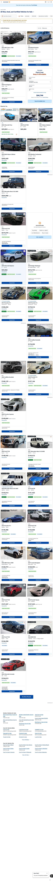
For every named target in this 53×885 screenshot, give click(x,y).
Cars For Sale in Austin (24, 748)
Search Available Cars (40, 101)
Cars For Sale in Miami (8, 745)
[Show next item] (23, 256)
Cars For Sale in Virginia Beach (42, 745)
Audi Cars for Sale (39, 714)
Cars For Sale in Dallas (8, 748)
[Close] (47, 873)
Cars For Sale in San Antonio (25, 745)
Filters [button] (21, 16)
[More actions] (24, 65)
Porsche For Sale (23, 733)
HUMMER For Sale (39, 729)
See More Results (26, 696)
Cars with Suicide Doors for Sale (26, 720)
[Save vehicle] (24, 33)
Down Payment (31, 85)
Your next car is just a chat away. (26, 5)
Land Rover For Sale (23, 729)
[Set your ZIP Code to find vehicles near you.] (33, 12)
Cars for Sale (3, 9)
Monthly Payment (32, 77)
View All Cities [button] (25, 755)
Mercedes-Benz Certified (8, 486)
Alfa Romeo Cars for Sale (25, 723)
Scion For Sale (38, 733)
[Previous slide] (2, 122)
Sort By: (39, 28)
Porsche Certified (6, 301)
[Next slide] (50, 122)
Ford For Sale (6, 729)
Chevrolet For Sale (7, 733)
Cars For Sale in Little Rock (41, 748)
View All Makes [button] (25, 739)
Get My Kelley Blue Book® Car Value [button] (40, 92)
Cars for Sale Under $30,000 (41, 718)
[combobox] (9, 16)
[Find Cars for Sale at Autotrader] (6, 2)
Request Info (12, 64)
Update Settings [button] (45, 97)
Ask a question (39, 237)
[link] (18, 56)
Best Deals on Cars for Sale (41, 722)
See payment (4, 53)
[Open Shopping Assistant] (51, 875)
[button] (45, 1)
